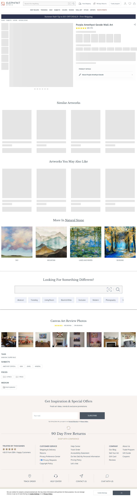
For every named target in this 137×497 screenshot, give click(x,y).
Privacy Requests (50, 460)
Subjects (8, 20)
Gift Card (112, 456)
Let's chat (74, 463)
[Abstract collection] (20, 300)
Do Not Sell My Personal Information (85, 456)
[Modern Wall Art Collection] (95, 300)
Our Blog (112, 449)
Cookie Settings (34, 494)
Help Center (75, 446)
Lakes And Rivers (85, 260)
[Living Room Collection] (49, 300)
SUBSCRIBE (92, 415)
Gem (21, 366)
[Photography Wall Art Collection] (110, 300)
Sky (16, 260)
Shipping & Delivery (48, 449)
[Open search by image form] (69, 3)
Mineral (38, 366)
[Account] (125, 4)
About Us (126, 446)
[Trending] (34, 300)
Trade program (115, 3)
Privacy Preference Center (50, 456)
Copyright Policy (46, 463)
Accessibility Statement (80, 453)
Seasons (120, 260)
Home (3, 20)
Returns (43, 453)
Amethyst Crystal (9, 366)
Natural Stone (23, 20)
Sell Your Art (114, 453)
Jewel (29, 366)
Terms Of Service (73, 421)
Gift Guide (127, 453)
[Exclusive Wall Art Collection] (82, 300)
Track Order (75, 449)
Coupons (126, 456)
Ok (121, 493)
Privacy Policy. (84, 421)
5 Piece (9, 377)
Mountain (51, 260)
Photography (10, 387)
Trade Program (128, 449)
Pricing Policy (76, 460)
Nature (15, 20)
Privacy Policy (48, 494)
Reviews (112, 460)
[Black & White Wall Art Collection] (66, 300)
